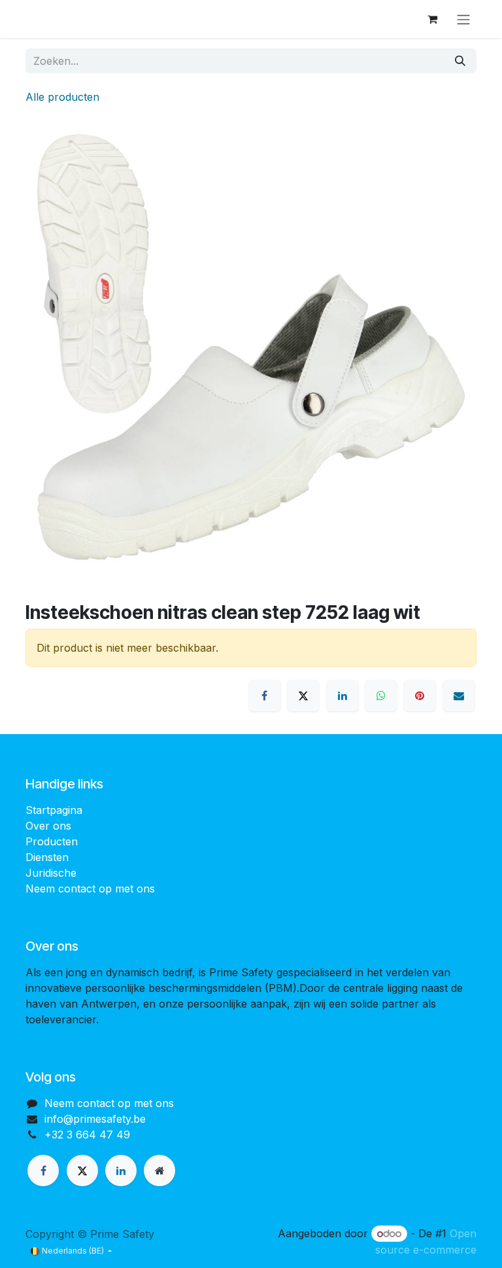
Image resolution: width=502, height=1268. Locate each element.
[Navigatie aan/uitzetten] (463, 19)
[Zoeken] (460, 60)
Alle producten (62, 96)
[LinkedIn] (342, 695)
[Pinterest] (419, 695)
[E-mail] (459, 695)
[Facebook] (264, 695)
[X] (303, 695)
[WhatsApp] (381, 695)
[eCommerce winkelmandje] (432, 19)
